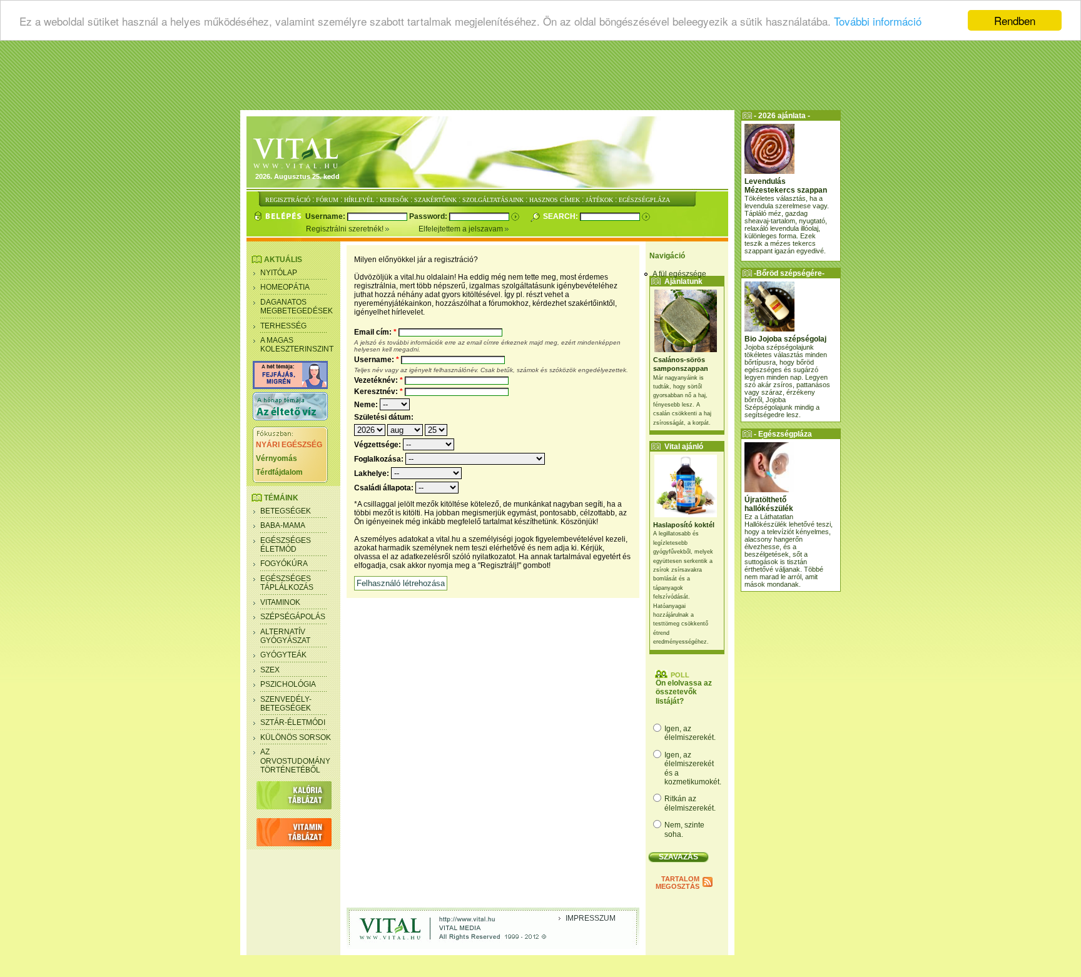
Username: (326, 216)
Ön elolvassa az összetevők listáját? (684, 692)
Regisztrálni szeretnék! (345, 229)
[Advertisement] (540, 78)
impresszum (591, 918)
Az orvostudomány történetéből (295, 760)
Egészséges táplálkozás (286, 583)
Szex (270, 670)
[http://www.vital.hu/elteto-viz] (290, 417)
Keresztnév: (378, 391)
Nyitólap (278, 272)
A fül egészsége (679, 274)
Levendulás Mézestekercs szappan (785, 186)
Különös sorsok (295, 737)
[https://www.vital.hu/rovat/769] (290, 386)
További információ (877, 21)
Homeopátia (285, 287)
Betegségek (285, 511)
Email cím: (375, 332)
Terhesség (283, 325)
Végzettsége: (378, 444)
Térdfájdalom (279, 472)
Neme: (367, 404)
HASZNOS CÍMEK (554, 199)
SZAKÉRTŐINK (435, 199)
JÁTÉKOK (599, 199)
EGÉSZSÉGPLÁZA (644, 199)
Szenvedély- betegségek (286, 703)
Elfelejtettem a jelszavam (462, 229)
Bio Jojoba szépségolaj (785, 339)
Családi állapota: (384, 487)
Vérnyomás (276, 458)
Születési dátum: (384, 417)
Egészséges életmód (285, 545)
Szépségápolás (292, 616)
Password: (429, 216)
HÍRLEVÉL (359, 199)
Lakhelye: (372, 473)
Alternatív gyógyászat (285, 636)
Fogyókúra (284, 563)
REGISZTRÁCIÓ (287, 199)
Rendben (1014, 20)
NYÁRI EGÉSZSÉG (289, 444)
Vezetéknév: (378, 380)
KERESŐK (394, 199)
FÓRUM (327, 199)
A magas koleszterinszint (296, 344)
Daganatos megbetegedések (296, 306)
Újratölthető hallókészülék (768, 504)
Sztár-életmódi (292, 722)
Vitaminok (280, 602)
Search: (561, 216)
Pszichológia (288, 684)
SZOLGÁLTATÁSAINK (493, 199)
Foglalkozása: (379, 459)
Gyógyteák (283, 654)
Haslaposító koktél (683, 525)
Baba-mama (282, 525)
